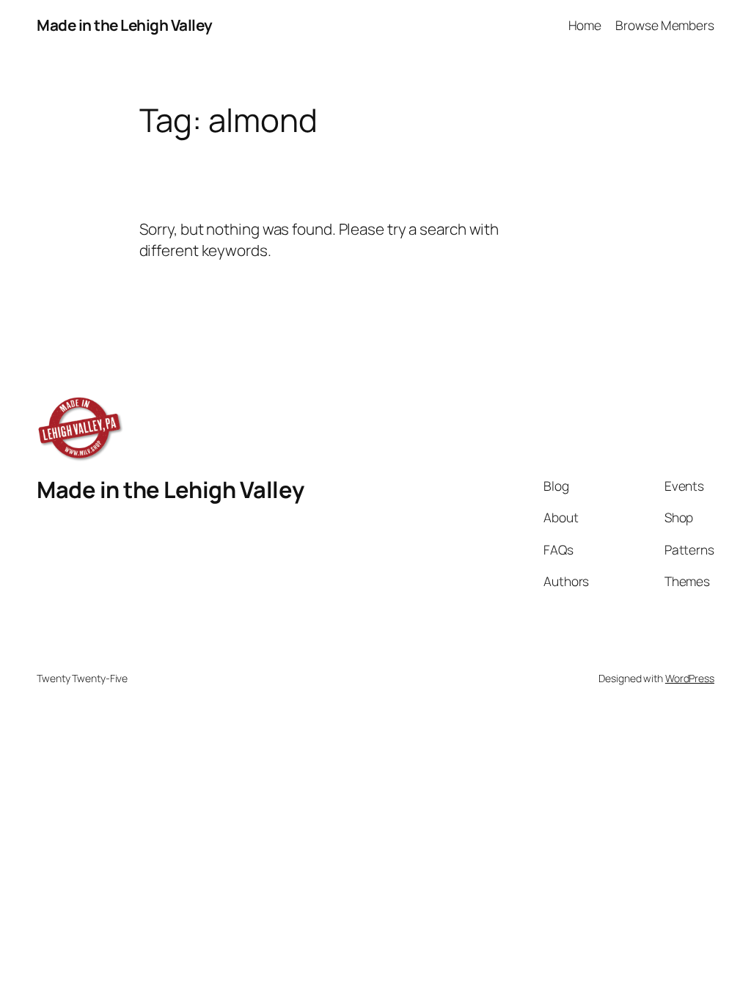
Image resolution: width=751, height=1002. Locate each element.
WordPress (689, 678)
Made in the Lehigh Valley (125, 25)
